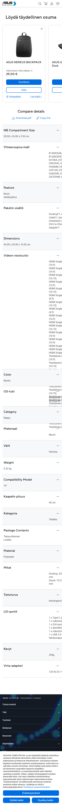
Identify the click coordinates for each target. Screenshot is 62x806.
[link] (24, 90)
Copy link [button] (45, 118)
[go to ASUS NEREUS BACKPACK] (24, 45)
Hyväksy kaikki (45, 800)
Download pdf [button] (23, 118)
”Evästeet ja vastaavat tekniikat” (36, 787)
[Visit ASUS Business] (11, 698)
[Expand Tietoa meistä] (59, 704)
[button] (40, 3)
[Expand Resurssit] (59, 735)
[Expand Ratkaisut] (59, 728)
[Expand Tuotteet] (59, 720)
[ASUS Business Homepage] (9, 3)
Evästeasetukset (31, 793)
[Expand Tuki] (59, 712)
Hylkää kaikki (16, 800)
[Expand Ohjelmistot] (59, 743)
